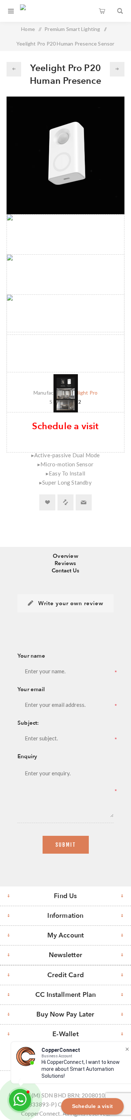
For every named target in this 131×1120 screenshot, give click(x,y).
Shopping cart (102, 11)
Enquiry (27, 756)
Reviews (65, 563)
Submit (65, 844)
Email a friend (84, 502)
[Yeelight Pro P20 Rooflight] (117, 69)
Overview (65, 556)
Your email (31, 689)
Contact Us (66, 570)
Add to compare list (65, 502)
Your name (31, 655)
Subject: (28, 723)
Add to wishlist (47, 502)
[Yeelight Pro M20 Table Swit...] (14, 69)
